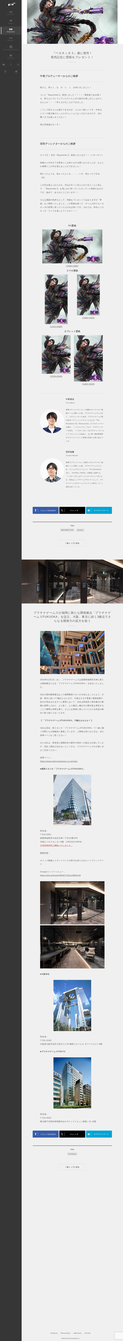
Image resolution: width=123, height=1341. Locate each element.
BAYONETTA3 (67, 530)
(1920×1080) (72, 266)
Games (80, 530)
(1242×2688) (56, 327)
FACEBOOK (72, 510)
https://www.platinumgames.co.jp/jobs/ (58, 761)
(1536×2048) (56, 376)
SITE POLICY (54, 1333)
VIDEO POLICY (78, 1333)
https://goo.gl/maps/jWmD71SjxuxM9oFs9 (60, 875)
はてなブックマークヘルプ (99, 510)
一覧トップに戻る (72, 543)
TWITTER (46, 510)
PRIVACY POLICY (66, 1333)
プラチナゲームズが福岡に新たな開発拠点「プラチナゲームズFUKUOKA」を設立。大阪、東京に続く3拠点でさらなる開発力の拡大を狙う (72, 616)
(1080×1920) (88, 318)
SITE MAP (87, 1333)
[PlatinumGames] (11, 4)
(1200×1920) (88, 384)
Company (72, 1154)
